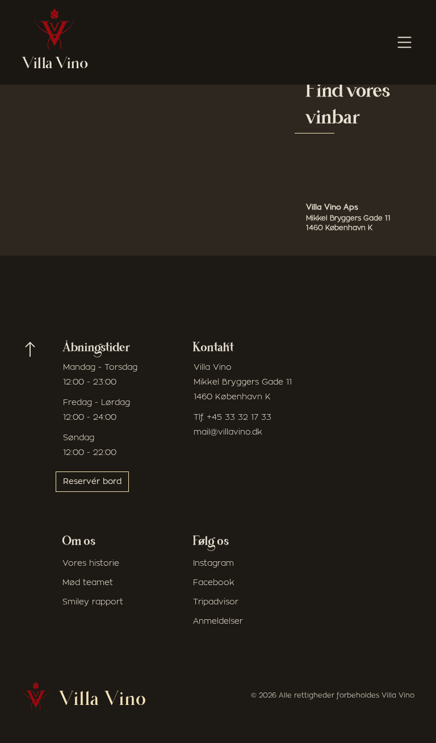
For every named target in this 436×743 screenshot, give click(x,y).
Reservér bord (92, 482)
